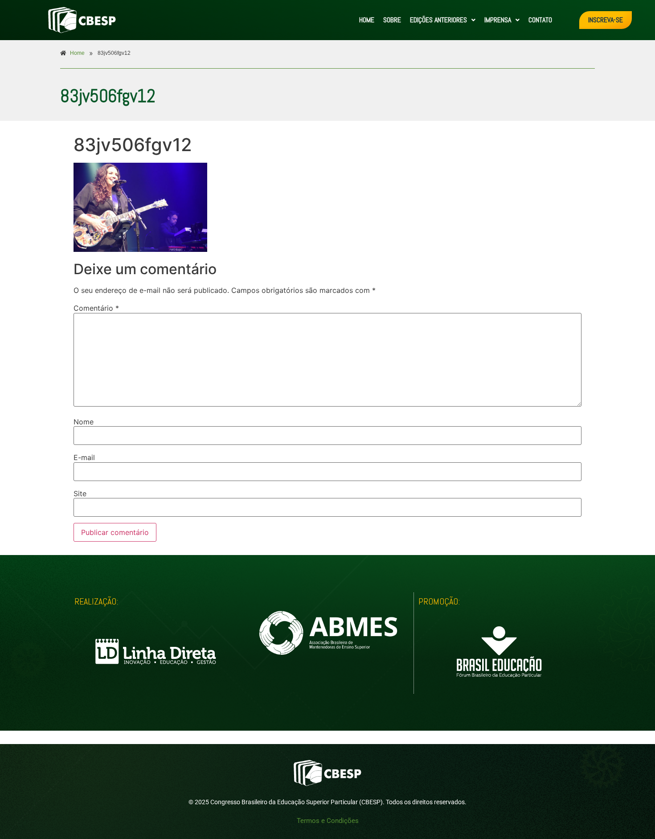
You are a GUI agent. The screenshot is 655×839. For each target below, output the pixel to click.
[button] (442, 20)
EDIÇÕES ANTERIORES (438, 20)
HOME (366, 20)
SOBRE (392, 20)
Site (80, 493)
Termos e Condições (328, 821)
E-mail (84, 457)
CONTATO (540, 20)
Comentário (96, 308)
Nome (84, 421)
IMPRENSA (497, 20)
